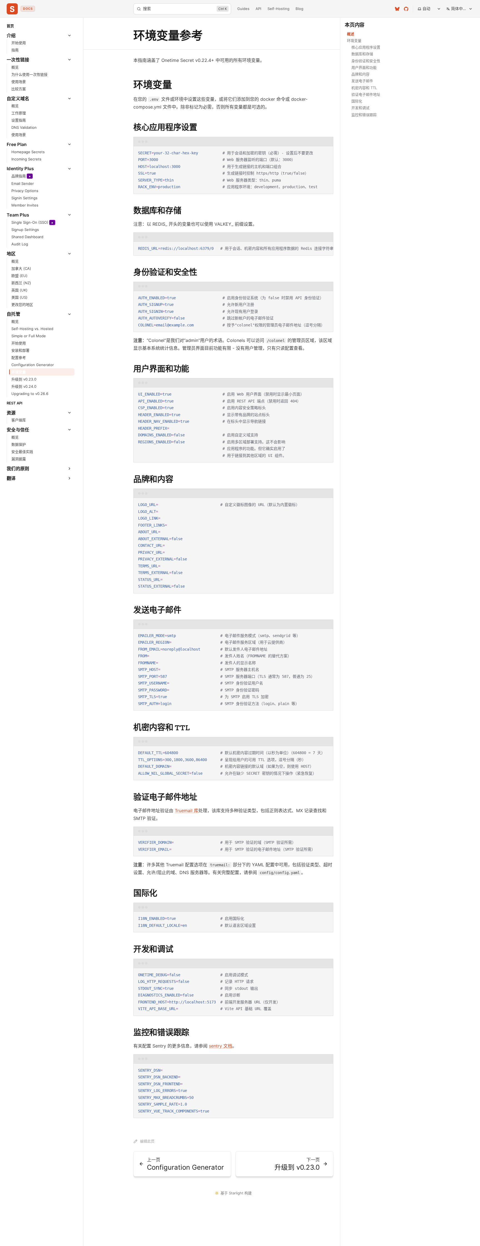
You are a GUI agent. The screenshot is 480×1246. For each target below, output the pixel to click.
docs (27, 9)
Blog (299, 8)
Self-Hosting (278, 8)
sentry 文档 (220, 1046)
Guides (243, 8)
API (258, 8)
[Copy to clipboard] (326, 152)
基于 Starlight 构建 (236, 1193)
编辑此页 (147, 1141)
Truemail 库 (186, 810)
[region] (233, 249)
